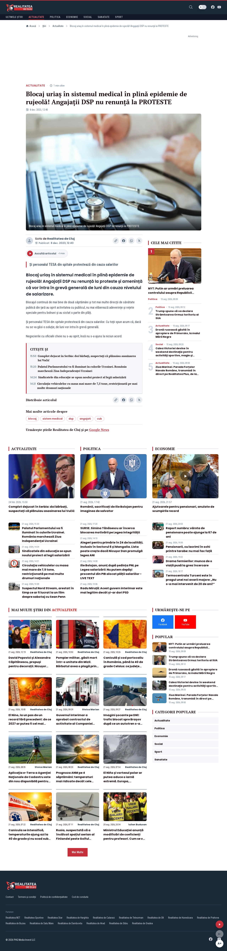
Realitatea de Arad (96, 923)
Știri (44, 26)
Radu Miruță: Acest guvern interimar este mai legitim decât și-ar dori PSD (111, 590)
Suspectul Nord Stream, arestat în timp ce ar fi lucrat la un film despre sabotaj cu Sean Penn (48, 592)
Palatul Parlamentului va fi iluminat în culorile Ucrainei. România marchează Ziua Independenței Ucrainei (82, 369)
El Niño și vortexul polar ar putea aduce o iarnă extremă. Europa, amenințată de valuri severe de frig (124, 781)
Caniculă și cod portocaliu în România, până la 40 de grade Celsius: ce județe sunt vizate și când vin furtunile (123, 666)
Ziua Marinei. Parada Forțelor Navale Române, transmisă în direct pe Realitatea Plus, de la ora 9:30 (176, 372)
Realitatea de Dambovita (70, 923)
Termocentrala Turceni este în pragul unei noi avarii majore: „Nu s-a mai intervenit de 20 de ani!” (191, 579)
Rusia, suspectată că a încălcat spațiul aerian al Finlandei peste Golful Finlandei (75, 836)
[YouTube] (219, 7)
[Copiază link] (116, 241)
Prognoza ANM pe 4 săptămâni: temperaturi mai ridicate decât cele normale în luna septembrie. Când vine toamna (77, 781)
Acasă (32, 26)
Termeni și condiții (27, 897)
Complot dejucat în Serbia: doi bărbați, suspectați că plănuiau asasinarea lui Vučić (87, 358)
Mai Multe (77, 852)
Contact (10, 897)
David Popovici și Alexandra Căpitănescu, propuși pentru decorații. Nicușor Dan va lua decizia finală (30, 664)
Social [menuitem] (88, 17)
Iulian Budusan (137, 824)
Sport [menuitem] (119, 17)
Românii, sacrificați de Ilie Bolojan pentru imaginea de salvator (111, 509)
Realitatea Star (55, 917)
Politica (152, 299)
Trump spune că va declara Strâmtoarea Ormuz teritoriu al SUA (177, 314)
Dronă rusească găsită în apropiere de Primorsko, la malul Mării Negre (178, 333)
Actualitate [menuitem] (36, 17)
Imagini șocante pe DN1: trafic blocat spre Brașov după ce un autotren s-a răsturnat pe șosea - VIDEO (123, 721)
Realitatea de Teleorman (131, 917)
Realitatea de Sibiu (118, 923)
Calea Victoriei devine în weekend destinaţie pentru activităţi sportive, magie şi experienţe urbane (174, 354)
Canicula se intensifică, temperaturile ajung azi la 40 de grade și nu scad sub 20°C (28, 836)
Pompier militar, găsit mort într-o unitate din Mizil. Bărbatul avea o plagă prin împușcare (76, 664)
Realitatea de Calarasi (104, 917)
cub (99, 418)
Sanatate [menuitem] (104, 17)
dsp (71, 418)
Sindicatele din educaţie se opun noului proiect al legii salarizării (82, 377)
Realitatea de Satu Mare (42, 923)
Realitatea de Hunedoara (180, 917)
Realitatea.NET (13, 917)
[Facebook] (213, 7)
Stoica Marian (90, 709)
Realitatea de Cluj (61, 239)
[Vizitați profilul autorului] (29, 240)
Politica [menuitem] (55, 17)
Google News (99, 430)
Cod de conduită (80, 897)
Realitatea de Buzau (16, 923)
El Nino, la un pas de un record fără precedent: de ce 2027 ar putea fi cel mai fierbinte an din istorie (30, 721)
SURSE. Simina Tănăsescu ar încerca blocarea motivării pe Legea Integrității (110, 530)
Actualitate (57, 26)
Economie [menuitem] (72, 17)
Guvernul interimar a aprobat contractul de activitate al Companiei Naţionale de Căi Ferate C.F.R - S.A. (74, 723)
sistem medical (53, 418)
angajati (85, 418)
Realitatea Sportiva (33, 917)
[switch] (202, 7)
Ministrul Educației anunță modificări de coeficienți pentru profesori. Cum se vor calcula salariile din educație (124, 838)
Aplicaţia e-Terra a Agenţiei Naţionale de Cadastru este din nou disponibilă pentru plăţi (30, 779)
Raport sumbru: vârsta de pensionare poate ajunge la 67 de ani (191, 532)
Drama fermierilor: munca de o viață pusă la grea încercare (189, 563)
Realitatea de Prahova (208, 917)
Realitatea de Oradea (142, 923)
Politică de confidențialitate (54, 897)
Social (159, 344)
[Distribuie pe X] (139, 241)
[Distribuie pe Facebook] (123, 241)
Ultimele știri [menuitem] (14, 17)
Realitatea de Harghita (78, 917)
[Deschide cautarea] (190, 7)
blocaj (32, 418)
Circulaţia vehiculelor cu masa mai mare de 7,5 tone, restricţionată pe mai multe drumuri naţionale (87, 386)
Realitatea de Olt (156, 917)
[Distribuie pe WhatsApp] (131, 241)
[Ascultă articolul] (219, 924)
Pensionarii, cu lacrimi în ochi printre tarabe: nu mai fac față (189, 549)
